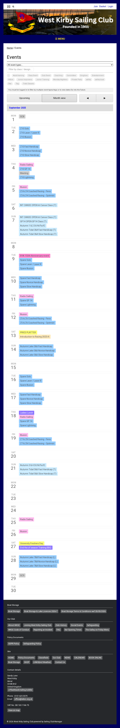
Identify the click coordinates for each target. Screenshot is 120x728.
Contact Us (60, 662)
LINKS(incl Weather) (42, 662)
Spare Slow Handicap (30, 286)
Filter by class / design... (20, 69)
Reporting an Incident (43, 630)
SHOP (26, 662)
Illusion (23, 187)
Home (10, 48)
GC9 (22, 575)
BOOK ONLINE (95, 657)
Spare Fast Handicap (30, 278)
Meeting (24, 173)
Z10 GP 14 (25, 169)
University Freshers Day (31, 543)
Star (9, 84)
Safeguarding (93, 625)
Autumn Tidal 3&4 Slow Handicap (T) (38, 234)
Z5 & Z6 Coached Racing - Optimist (37, 323)
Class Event (33, 75)
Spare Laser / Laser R (30, 264)
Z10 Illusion (25, 137)
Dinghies (84, 75)
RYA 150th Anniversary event (34, 256)
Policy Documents (26, 657)
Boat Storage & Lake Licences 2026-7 (40, 611)
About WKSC (14, 625)
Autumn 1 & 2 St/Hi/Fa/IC (32, 225)
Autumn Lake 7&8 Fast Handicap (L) (37, 557)
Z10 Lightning (27, 177)
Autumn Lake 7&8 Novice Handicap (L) (39, 561)
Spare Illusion (26, 268)
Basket (102, 6)
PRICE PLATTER (28, 332)
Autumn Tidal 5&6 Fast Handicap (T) (38, 469)
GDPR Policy (13, 643)
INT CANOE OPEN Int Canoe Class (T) (38, 205)
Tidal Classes (28, 84)
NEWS (67, 657)
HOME (11, 657)
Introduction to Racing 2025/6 (34, 336)
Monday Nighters (60, 80)
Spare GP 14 (26, 300)
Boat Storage (14, 611)
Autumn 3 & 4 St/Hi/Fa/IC (32, 465)
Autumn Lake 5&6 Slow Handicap (36, 355)
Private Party (77, 80)
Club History (61, 625)
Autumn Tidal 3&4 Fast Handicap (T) (38, 230)
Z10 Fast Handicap (29, 146)
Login (110, 6)
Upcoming (24, 98)
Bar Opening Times (73, 630)
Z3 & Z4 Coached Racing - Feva (35, 191)
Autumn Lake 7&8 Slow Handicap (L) (38, 566)
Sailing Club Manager (53, 722)
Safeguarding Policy (32, 643)
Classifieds (43, 657)
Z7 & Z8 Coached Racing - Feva (35, 439)
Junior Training (42, 80)
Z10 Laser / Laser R (29, 132)
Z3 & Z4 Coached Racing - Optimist (37, 195)
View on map (14, 710)
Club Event (46, 75)
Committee (71, 75)
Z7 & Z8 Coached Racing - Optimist (37, 443)
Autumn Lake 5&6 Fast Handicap (36, 346)
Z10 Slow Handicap (29, 155)
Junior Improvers (25, 80)
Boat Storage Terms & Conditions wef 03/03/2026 (84, 611)
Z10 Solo (24, 128)
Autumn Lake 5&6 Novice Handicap (37, 350)
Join (96, 6)
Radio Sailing (26, 164)
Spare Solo (25, 260)
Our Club (56, 657)
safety (88, 80)
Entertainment (98, 75)
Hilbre (10, 80)
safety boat (99, 80)
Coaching (58, 75)
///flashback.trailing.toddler (20, 690)
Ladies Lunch (26, 412)
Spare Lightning (28, 304)
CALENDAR (79, 657)
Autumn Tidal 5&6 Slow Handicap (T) (38, 473)
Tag (17, 84)
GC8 (22, 116)
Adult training (18, 75)
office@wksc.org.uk (23, 699)
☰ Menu (60, 38)
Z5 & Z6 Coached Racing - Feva (35, 318)
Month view (59, 98)
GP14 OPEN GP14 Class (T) (33, 221)
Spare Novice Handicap (31, 282)
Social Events (77, 625)
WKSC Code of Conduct (18, 630)
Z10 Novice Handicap (30, 151)
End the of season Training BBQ (35, 547)
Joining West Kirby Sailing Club (37, 625)
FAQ (58, 630)
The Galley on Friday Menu (97, 630)
